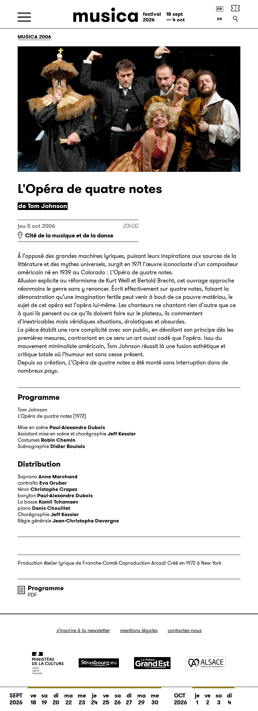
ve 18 (33, 699)
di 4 (229, 699)
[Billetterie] (235, 8)
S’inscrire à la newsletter (83, 630)
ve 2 (207, 699)
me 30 (155, 699)
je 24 (94, 699)
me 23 (82, 699)
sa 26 (117, 699)
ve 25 (106, 699)
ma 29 (141, 699)
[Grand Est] (152, 663)
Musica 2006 (34, 36)
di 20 (56, 699)
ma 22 (68, 699)
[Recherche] (235, 19)
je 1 (197, 699)
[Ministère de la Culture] (48, 663)
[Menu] (24, 17)
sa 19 (44, 699)
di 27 (129, 699)
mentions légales (139, 630)
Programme (46, 588)
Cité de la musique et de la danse (69, 235)
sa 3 (219, 699)
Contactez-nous (185, 630)
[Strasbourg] (99, 662)
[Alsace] (206, 662)
